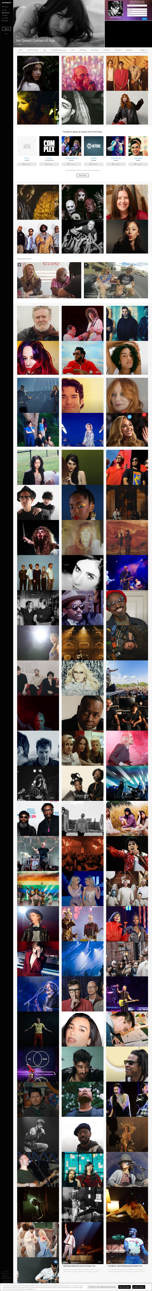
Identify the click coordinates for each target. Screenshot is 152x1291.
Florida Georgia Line (71, 158)
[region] (76, 1287)
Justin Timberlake (116, 158)
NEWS (20, 50)
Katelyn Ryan (138, 158)
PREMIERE (129, 50)
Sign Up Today (83, 175)
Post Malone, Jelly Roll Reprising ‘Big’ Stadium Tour (125, 1266)
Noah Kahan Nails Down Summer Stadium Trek (79, 1266)
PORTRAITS (83, 50)
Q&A (45, 50)
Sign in (6, 33)
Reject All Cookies (124, 1287)
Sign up (6, 29)
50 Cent (27, 158)
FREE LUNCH (94, 50)
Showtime (94, 158)
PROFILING (118, 50)
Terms (8, 1273)
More (143, 50)
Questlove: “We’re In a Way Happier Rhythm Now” (56, 40)
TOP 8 (72, 50)
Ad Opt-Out (4, 1275)
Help (3, 1271)
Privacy (3, 1273)
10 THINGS (107, 50)
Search (144, 18)
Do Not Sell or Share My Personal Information (102, 1287)
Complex (49, 158)
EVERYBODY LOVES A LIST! (58, 50)
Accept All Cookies (138, 1287)
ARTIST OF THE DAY (33, 50)
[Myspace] (6, 2)
